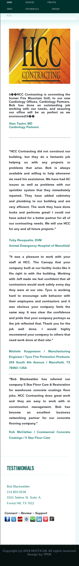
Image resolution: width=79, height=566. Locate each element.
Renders (29, 2)
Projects (51, 2)
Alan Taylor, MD (20, 123)
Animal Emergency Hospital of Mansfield (39, 245)
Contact (56, 8)
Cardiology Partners (24, 127)
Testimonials (32, 8)
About (9, 8)
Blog (9, 15)
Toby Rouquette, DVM (25, 240)
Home (9, 2)
